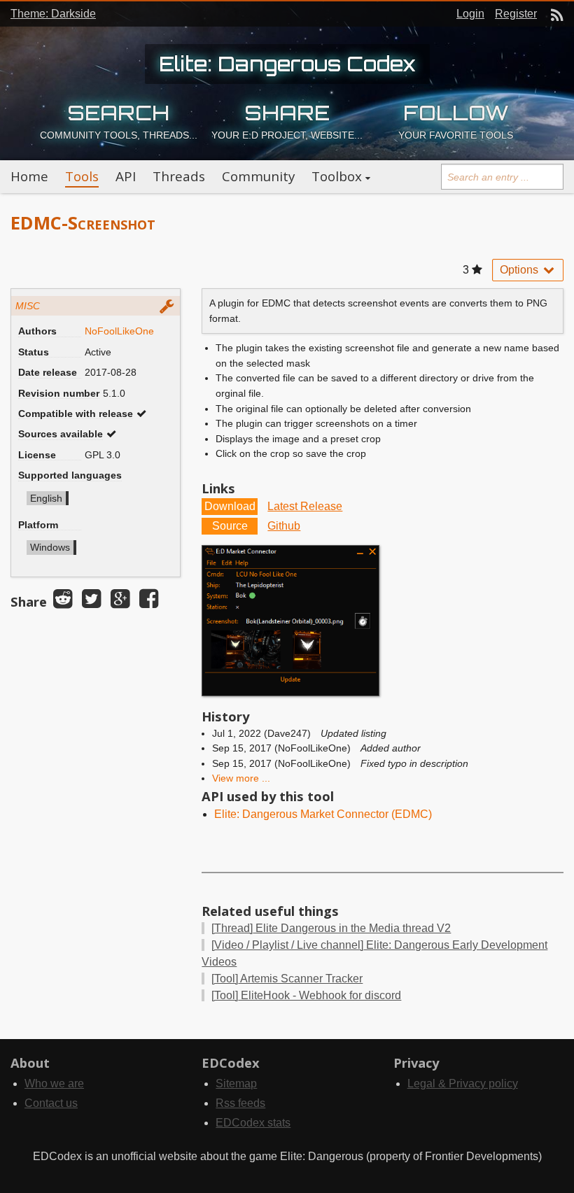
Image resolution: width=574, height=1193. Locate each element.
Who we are (54, 1083)
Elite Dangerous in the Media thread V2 (331, 928)
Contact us (51, 1103)
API (125, 176)
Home (29, 176)
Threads (179, 176)
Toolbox (337, 176)
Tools (82, 176)
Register (516, 14)
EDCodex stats (253, 1123)
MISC (27, 306)
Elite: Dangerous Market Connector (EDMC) (323, 814)
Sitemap (236, 1083)
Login (470, 14)
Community (258, 176)
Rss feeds (240, 1103)
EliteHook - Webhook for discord (306, 995)
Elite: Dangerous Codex (287, 63)
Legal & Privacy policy (462, 1083)
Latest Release (304, 506)
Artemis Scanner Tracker (287, 978)
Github (283, 526)
